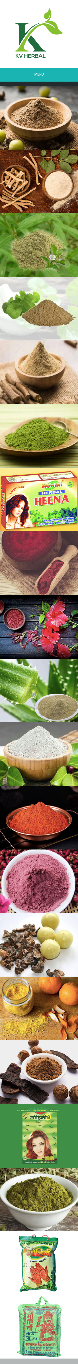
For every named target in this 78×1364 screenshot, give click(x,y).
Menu (39, 74)
